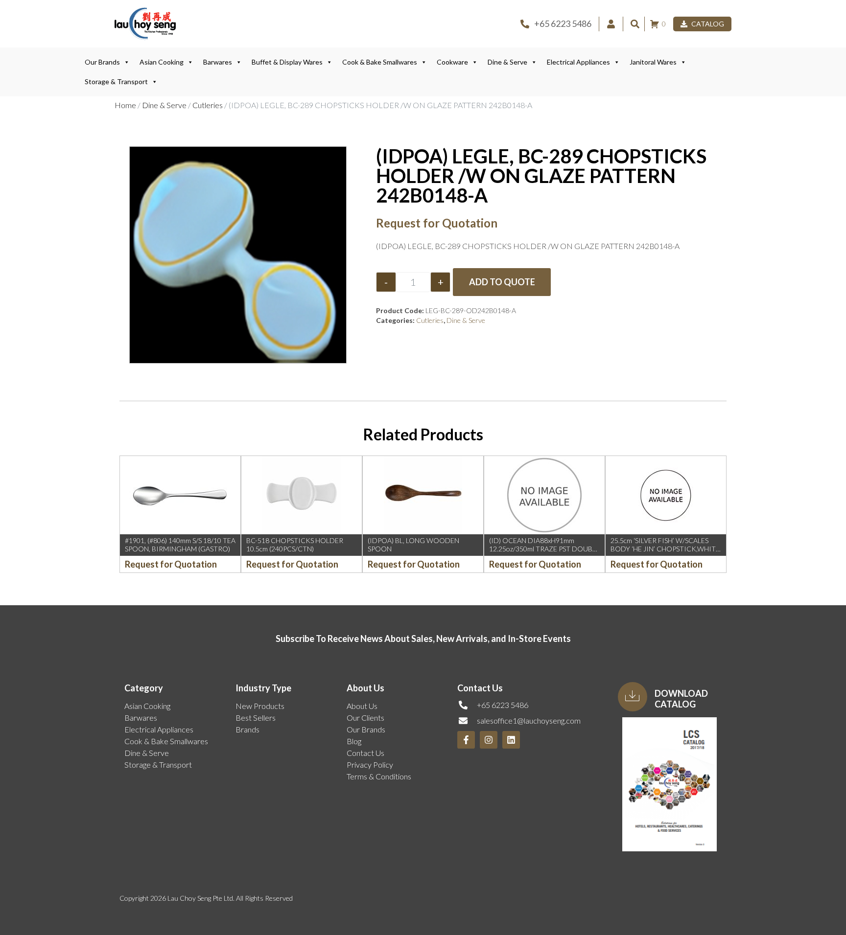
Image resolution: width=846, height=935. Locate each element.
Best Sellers (255, 717)
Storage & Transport (116, 81)
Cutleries (207, 105)
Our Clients (365, 717)
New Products (259, 705)
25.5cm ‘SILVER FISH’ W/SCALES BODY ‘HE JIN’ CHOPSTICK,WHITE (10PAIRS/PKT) (665, 548)
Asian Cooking (162, 62)
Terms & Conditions (379, 776)
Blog (354, 741)
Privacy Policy (370, 764)
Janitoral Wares (653, 62)
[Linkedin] (511, 740)
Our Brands (102, 62)
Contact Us (365, 752)
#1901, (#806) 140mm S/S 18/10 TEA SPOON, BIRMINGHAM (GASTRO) (180, 544)
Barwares (217, 62)
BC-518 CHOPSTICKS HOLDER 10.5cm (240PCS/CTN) (294, 544)
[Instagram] (488, 740)
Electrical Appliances (578, 62)
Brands (247, 729)
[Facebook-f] (466, 740)
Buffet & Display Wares (287, 62)
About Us (362, 705)
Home (125, 105)
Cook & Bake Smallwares (379, 62)
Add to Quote (502, 281)
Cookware (452, 62)
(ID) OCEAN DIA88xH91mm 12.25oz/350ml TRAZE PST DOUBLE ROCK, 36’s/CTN (544, 548)
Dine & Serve (507, 62)
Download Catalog (681, 698)
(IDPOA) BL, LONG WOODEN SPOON (413, 544)
